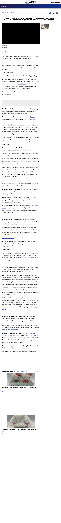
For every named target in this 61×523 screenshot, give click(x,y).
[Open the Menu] (2, 2)
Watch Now (55, 2)
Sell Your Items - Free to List (20, 371)
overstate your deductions (19, 222)
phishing (32, 117)
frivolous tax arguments (26, 258)
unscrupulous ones (25, 150)
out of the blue (22, 84)
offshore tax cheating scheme (10, 329)
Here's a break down (8, 238)
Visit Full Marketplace (35, 371)
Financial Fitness (9, 13)
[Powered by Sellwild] (37, 458)
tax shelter (27, 271)
